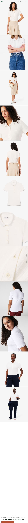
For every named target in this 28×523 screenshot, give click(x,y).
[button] (21, 1)
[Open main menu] (26, 1)
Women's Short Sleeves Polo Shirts (18, 517)
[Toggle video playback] (2, 68)
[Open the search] (23, 1)
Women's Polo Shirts (5, 517)
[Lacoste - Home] (2, 1)
